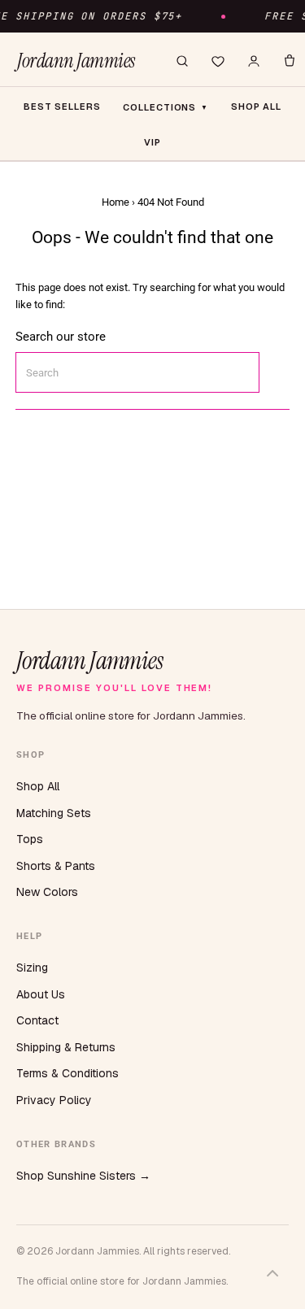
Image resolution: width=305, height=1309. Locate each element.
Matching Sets (53, 813)
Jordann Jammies (76, 61)
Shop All (37, 786)
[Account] (253, 61)
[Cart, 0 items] (289, 61)
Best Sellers (62, 106)
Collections (165, 107)
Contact (37, 1020)
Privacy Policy (54, 1100)
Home (115, 202)
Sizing (32, 967)
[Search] (182, 61)
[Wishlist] (218, 61)
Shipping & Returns (65, 1047)
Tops (29, 839)
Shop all (256, 106)
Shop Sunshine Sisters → (83, 1175)
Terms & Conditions (67, 1073)
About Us (40, 994)
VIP (152, 142)
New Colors (47, 892)
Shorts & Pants (55, 866)
